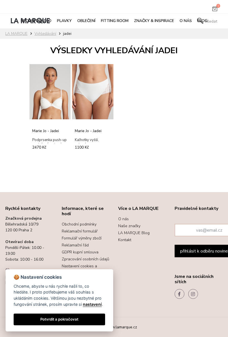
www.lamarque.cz (121, 327)
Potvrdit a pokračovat (59, 319)
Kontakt (124, 240)
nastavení (92, 304)
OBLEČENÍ (86, 20)
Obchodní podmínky (79, 224)
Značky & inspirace (154, 20)
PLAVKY (64, 20)
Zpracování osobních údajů (85, 259)
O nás (186, 20)
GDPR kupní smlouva (80, 252)
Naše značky (129, 226)
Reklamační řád (75, 245)
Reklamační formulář (80, 231)
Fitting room (114, 20)
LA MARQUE (16, 33)
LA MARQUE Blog (134, 233)
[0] (214, 10)
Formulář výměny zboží (81, 238)
